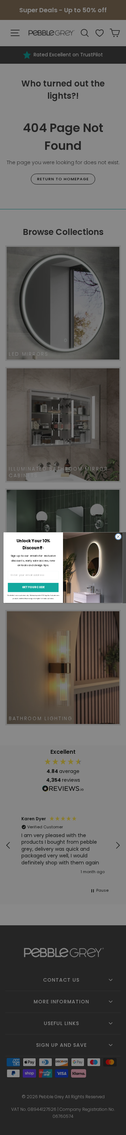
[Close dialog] (118, 536)
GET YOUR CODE (33, 587)
